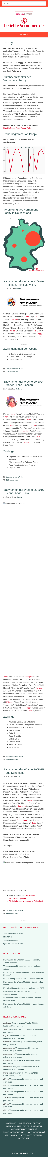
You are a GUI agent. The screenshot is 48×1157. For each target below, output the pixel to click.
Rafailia (6, 128)
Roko (38, 437)
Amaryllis (29, 677)
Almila (26, 442)
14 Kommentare (12, 913)
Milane (9, 702)
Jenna (5, 677)
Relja (29, 128)
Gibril (27, 317)
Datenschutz (13, 1126)
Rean (18, 128)
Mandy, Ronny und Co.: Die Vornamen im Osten (23, 978)
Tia (36, 317)
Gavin (29, 800)
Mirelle (28, 420)
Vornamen (11, 1123)
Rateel (13, 128)
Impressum (25, 1123)
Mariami (38, 688)
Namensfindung (35, 1132)
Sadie (34, 823)
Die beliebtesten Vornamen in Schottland (26, 901)
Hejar (36, 331)
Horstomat (7, 937)
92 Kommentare (12, 760)
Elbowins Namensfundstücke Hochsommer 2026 (23, 988)
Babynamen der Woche (14, 369)
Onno (12, 425)
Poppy (39, 334)
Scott (19, 820)
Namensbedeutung (13, 1132)
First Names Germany (31, 1135)
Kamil (7, 417)
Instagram (24, 1138)
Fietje (30, 711)
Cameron (22, 806)
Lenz (13, 414)
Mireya (15, 319)
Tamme (33, 425)
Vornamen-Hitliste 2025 (13, 933)
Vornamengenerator (11, 940)
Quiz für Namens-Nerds (13, 944)
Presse (37, 1123)
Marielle (26, 431)
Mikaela (13, 331)
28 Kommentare (12, 372)
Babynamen (10, 1135)
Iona (25, 820)
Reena (23, 128)
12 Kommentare (12, 480)
